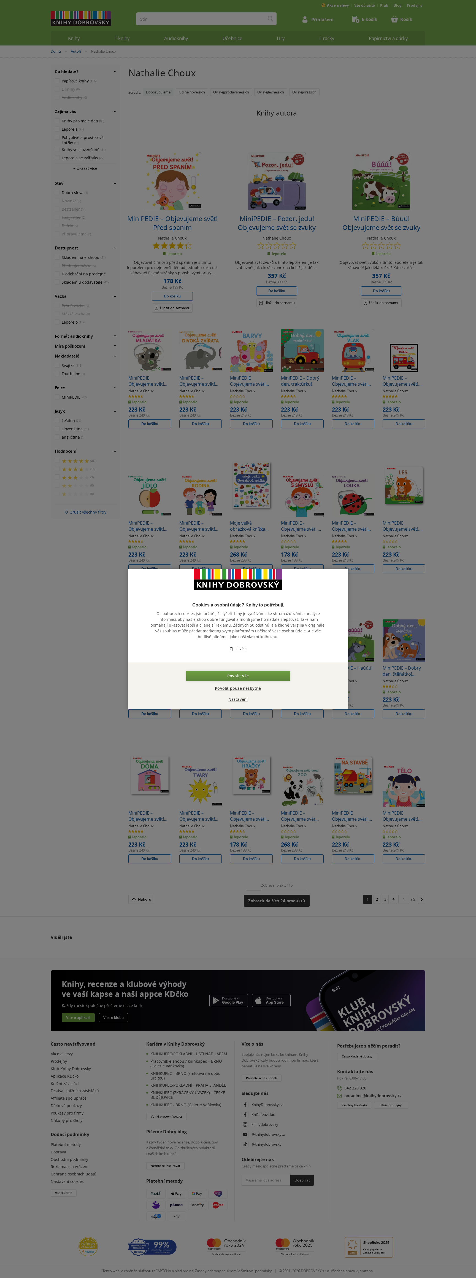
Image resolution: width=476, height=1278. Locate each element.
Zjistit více (238, 649)
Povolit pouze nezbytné (238, 688)
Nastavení (238, 699)
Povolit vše (238, 675)
